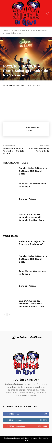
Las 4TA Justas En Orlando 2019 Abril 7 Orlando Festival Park (31, 217)
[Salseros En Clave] (14, 129)
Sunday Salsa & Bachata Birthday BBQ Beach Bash (33, 171)
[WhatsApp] (33, 95)
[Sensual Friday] (10, 203)
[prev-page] (4, 314)
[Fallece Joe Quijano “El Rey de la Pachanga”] (10, 245)
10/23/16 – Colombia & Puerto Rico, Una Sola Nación (13, 151)
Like (45, 414)
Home (5, 30)
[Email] (42, 95)
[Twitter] (16, 95)
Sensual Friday (27, 199)
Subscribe (42, 426)
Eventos (14, 30)
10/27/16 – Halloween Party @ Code (39, 150)
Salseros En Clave (15, 86)
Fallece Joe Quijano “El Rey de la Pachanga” (32, 243)
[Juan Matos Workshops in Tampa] (10, 187)
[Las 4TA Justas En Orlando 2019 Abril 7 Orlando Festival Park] (10, 218)
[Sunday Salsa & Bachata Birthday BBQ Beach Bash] (10, 172)
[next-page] (9, 314)
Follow (43, 420)
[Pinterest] (24, 95)
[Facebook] (7, 95)
